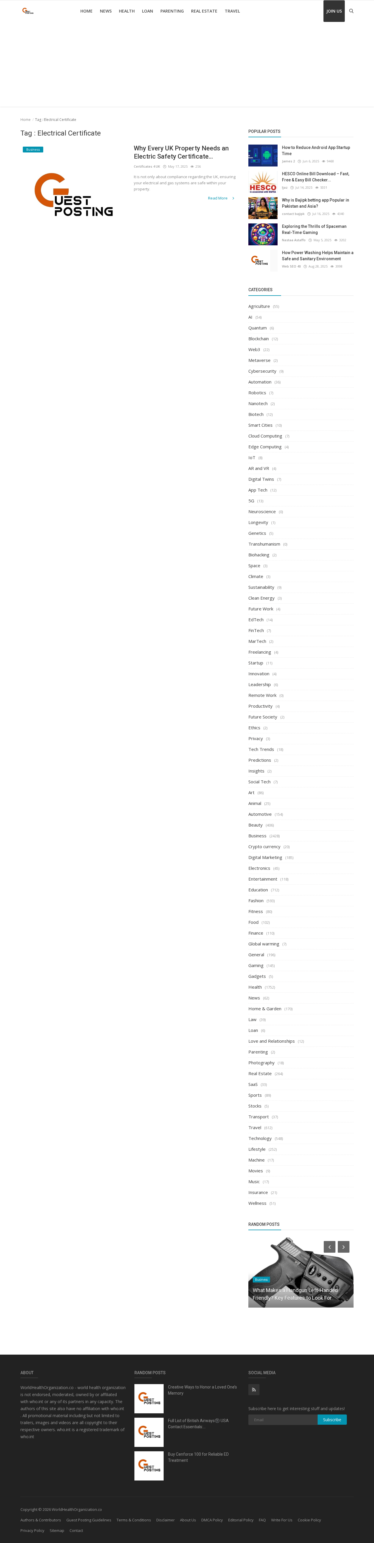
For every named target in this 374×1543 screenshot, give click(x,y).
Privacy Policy (32, 1530)
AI (250, 317)
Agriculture (259, 306)
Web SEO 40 (291, 266)
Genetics (257, 533)
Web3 (254, 349)
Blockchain (258, 338)
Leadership (259, 684)
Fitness (255, 911)
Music (254, 1181)
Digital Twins (261, 479)
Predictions (259, 760)
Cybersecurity (262, 371)
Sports (255, 1095)
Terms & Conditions (134, 1520)
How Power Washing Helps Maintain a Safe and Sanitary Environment (318, 255)
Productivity (260, 706)
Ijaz (285, 187)
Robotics (257, 392)
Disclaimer (165, 1520)
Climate (255, 576)
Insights (256, 771)
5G (251, 501)
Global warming (263, 944)
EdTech (256, 619)
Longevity (258, 522)
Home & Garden (264, 1008)
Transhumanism (264, 544)
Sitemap (57, 1530)
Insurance (258, 1192)
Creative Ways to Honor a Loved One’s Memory (202, 1390)
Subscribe (332, 1419)
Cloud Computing (265, 436)
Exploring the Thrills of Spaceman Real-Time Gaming (314, 229)
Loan (147, 11)
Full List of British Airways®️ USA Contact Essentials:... (198, 1423)
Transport (258, 1117)
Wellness (257, 1203)
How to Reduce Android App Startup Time (316, 150)
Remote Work (262, 695)
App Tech (257, 490)
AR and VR (258, 468)
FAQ (262, 1520)
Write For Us (281, 1520)
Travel (232, 11)
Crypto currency (264, 846)
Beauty (255, 825)
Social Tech (259, 781)
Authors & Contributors (40, 1520)
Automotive (260, 814)
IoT (251, 457)
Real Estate (204, 11)
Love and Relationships (271, 1041)
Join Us (334, 11)
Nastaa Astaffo (294, 240)
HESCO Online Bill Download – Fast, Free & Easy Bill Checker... (315, 176)
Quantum (257, 328)
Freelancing (259, 652)
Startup (255, 663)
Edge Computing (265, 446)
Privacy (255, 738)
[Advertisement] (187, 66)
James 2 (288, 161)
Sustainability (261, 587)
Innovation (258, 673)
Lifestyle (257, 1149)
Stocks (255, 1106)
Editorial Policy (241, 1520)
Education (258, 890)
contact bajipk (293, 213)
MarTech (257, 641)
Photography (261, 1062)
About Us (188, 1520)
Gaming (256, 965)
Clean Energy (261, 598)
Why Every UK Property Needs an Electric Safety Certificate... (181, 152)
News (106, 11)
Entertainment (262, 879)
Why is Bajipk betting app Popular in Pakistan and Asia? (315, 203)
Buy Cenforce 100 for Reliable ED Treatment (198, 1457)
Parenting (172, 11)
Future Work (260, 609)
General (256, 954)
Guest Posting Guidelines (88, 1520)
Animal (254, 803)
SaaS (253, 1084)
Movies (255, 1171)
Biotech (256, 414)
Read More (218, 198)
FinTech (256, 630)
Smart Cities (260, 425)
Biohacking (258, 555)
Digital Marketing (265, 857)
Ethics (254, 727)
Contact (76, 1530)
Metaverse (259, 360)
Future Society (262, 717)
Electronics (259, 868)
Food (253, 922)
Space (254, 565)
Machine (256, 1160)
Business (257, 836)
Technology (260, 1138)
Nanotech (258, 403)
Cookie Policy (309, 1520)
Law (252, 1019)
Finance (255, 933)
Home (86, 11)
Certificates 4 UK (147, 166)
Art (251, 792)
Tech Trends (261, 749)
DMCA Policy (212, 1520)
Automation (259, 382)
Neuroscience (262, 511)
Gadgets (257, 976)
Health (127, 11)
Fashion (256, 900)
